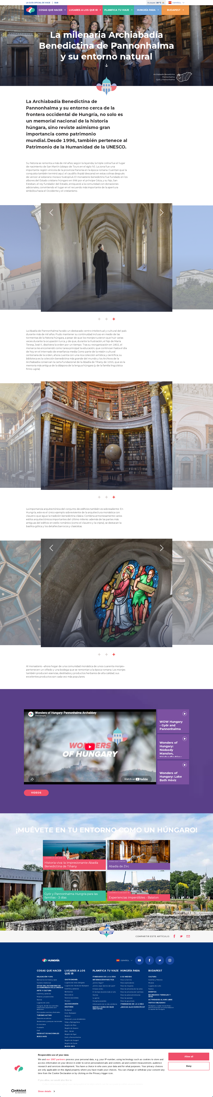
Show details (44, 1091)
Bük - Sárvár (69, 1031)
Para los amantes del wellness (131, 992)
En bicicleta (41, 1024)
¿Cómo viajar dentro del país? (104, 986)
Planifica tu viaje (116, 10)
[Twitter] (159, 960)
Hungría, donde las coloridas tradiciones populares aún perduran (47, 1007)
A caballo (40, 1027)
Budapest (174, 10)
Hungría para (146, 10)
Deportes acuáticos (44, 1018)
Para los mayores (126, 986)
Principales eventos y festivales (48, 1012)
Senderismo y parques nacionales (49, 1021)
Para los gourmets (127, 1001)
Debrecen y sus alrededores (75, 1019)
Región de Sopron (71, 1028)
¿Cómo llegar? (98, 983)
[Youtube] (139, 960)
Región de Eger (71, 1034)
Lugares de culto (43, 1003)
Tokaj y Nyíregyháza (72, 1022)
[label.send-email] (186, 936)
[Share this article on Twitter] (179, 936)
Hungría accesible (99, 1001)
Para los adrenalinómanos (130, 995)
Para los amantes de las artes (131, 989)
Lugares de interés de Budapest (77, 986)
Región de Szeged (72, 1040)
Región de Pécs (70, 1025)
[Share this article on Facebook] (173, 936)
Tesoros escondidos (71, 998)
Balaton (68, 1016)
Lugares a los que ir (83, 10)
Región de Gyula (71, 1043)
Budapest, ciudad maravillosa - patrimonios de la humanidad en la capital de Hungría (161, 1007)
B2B (56, 3)
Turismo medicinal (44, 983)
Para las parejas (126, 998)
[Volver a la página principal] (30, 10)
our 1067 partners (55, 1059)
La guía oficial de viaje (38, 3)
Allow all (188, 1056)
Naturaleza (69, 995)
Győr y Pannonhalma (73, 1037)
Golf (38, 1030)
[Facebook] (149, 960)
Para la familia (126, 980)
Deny (188, 1066)
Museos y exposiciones (45, 997)
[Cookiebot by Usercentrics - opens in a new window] (18, 1091)
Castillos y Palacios (155, 980)
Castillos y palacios (44, 994)
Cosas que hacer (50, 10)
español (177, 3)
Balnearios (69, 992)
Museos (67, 1001)
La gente (96, 998)
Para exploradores (127, 983)
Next (161, 212)
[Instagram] (169, 960)
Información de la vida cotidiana (105, 1004)
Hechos (95, 995)
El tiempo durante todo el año (104, 992)
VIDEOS (36, 792)
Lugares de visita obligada (75, 983)
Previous (51, 212)
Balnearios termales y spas (47, 980)
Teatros (39, 1000)
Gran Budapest (70, 1013)
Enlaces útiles (98, 989)
